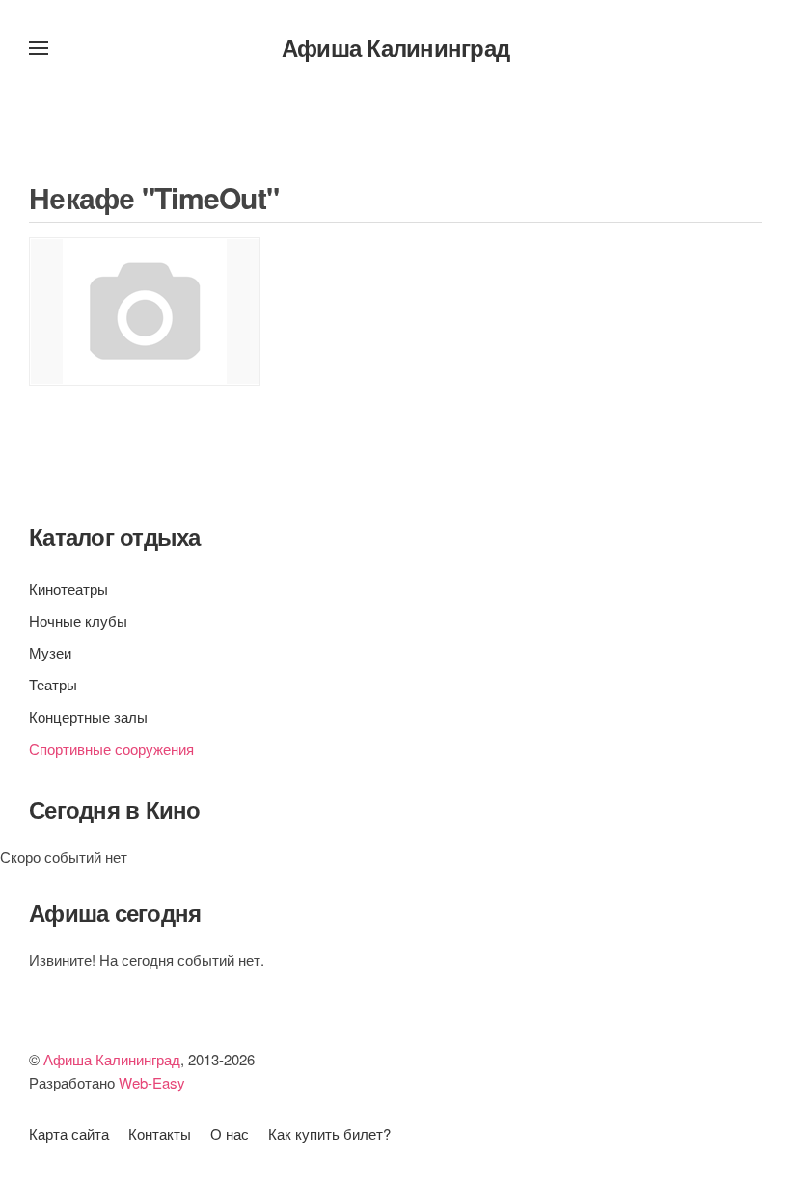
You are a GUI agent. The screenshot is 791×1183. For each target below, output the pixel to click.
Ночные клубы (78, 620)
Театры (53, 684)
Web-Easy (152, 1082)
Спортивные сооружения (111, 749)
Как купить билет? (329, 1133)
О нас (229, 1133)
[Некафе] (145, 311)
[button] (38, 48)
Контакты (159, 1133)
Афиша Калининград (395, 47)
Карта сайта (69, 1133)
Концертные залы (88, 717)
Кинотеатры (68, 588)
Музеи (50, 652)
